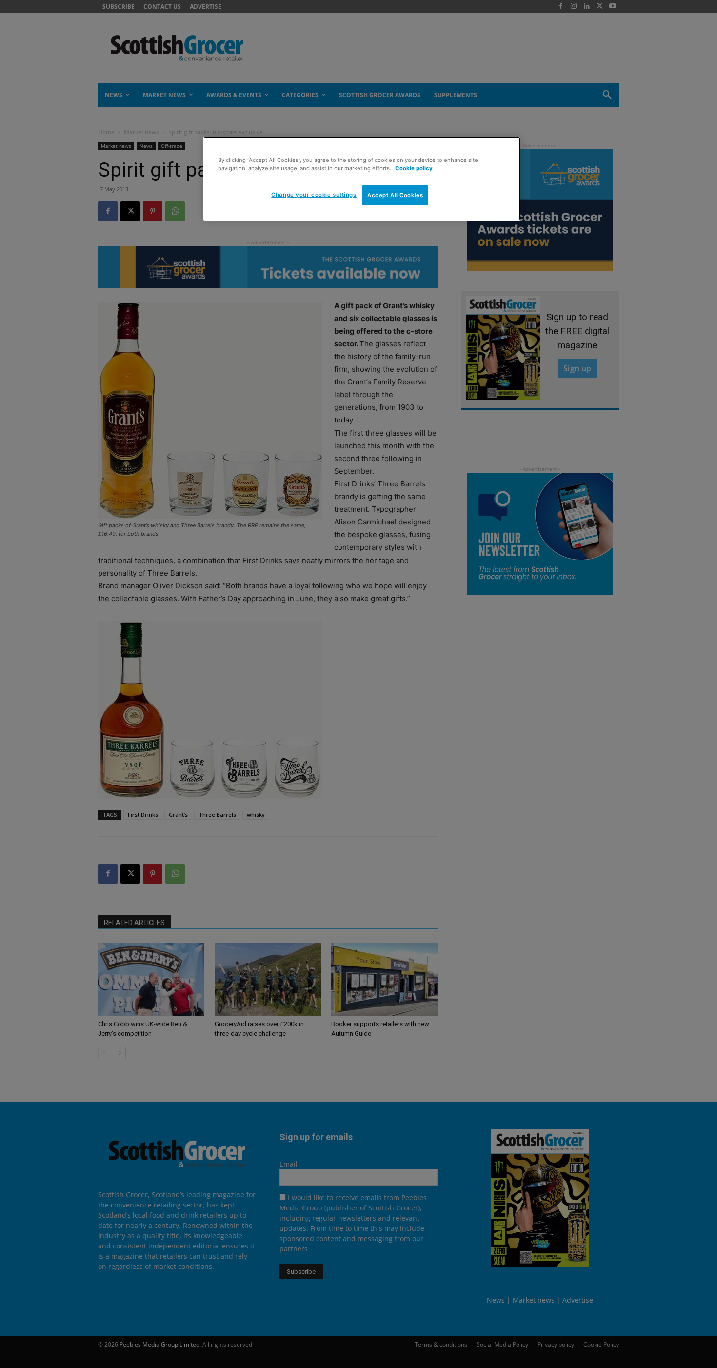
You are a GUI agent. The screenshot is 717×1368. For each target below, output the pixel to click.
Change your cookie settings (313, 194)
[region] (361, 179)
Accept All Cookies (395, 195)
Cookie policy (414, 168)
